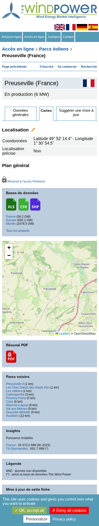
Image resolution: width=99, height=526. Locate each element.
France (11, 216)
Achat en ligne (11, 37)
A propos (53, 37)
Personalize (36, 519)
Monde (11, 223)
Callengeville (15, 394)
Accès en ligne (34, 37)
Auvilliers (12, 416)
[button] (9, 248)
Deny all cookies (70, 510)
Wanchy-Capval (17, 405)
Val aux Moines (16, 408)
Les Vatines (14, 391)
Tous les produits (17, 231)
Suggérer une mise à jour (76, 112)
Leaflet (63, 333)
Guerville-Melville (18, 412)
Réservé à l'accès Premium (26, 181)
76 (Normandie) (17, 448)
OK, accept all (31, 510)
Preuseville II (15, 384)
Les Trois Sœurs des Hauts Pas (28, 387)
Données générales (20, 112)
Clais (9, 401)
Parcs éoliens (54, 49)
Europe (11, 220)
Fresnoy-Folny (16, 398)
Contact (68, 37)
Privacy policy (64, 519)
